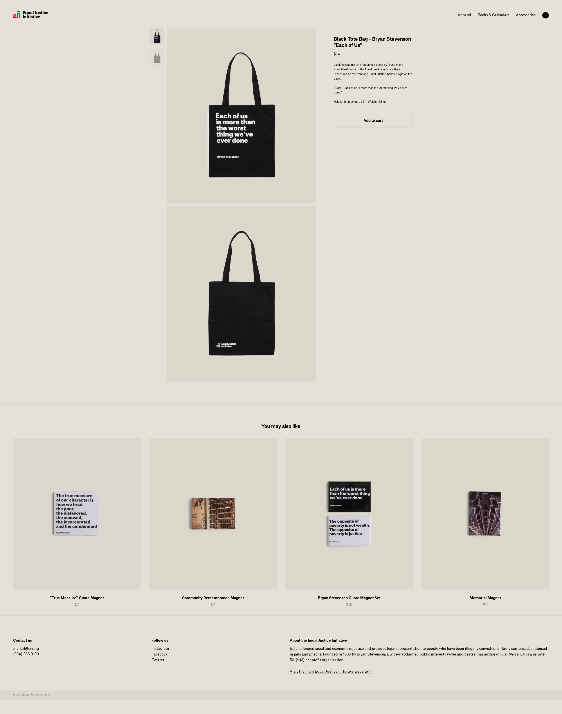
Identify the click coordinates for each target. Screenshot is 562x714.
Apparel (464, 15)
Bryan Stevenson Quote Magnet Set (349, 598)
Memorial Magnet (485, 598)
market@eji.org (26, 648)
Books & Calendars (493, 15)
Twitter (157, 660)
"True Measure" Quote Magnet (77, 598)
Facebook (159, 654)
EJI (292, 648)
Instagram (160, 648)
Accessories (526, 15)
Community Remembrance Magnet (213, 598)
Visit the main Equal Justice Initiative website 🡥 (330, 671)
